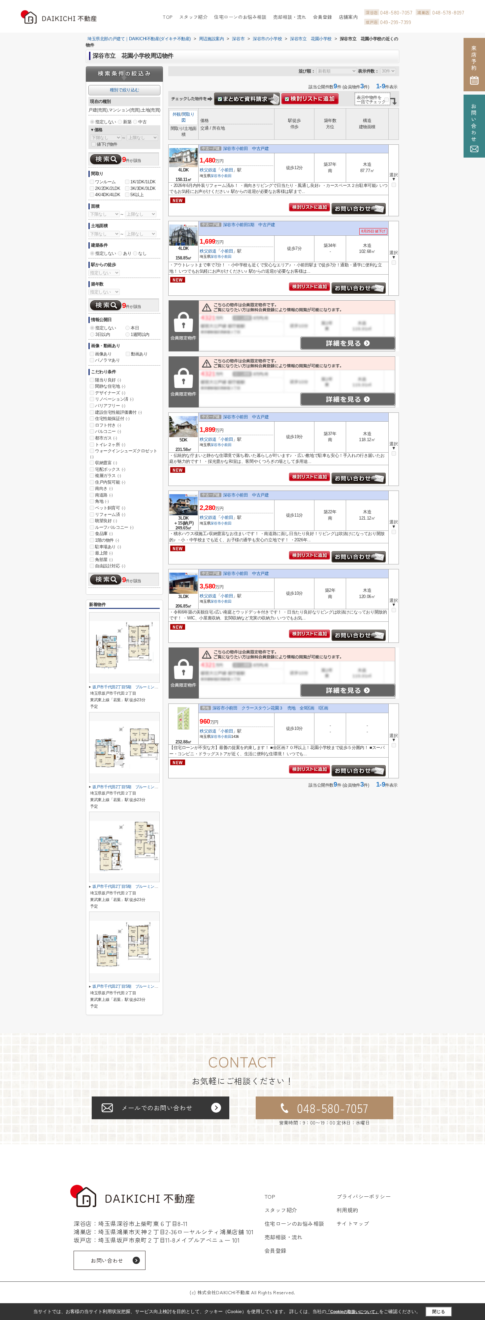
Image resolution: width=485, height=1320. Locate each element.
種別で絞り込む (124, 89)
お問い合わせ (107, 1260)
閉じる (438, 1311)
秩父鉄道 (208, 169)
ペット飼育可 (110, 507)
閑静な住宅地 (110, 386)
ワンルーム (105, 181)
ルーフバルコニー (114, 527)
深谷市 (215, 176)
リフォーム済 (110, 514)
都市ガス (106, 437)
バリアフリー (110, 405)
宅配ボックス (110, 469)
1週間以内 (140, 334)
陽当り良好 (108, 379)
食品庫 (104, 533)
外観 (177, 114)
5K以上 (137, 194)
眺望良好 (106, 520)
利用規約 (347, 1210)
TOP (167, 17)
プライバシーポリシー (364, 1196)
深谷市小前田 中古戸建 (246, 148)
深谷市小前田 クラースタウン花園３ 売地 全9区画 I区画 (270, 707)
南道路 (104, 495)
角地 (102, 501)
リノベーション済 (114, 399)
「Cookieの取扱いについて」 (352, 1311)
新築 (127, 121)
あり (127, 253)
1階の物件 (107, 540)
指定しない (105, 121)
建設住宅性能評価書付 (118, 412)
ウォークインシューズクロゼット (123, 453)
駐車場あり (108, 546)
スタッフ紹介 (193, 17)
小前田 (226, 169)
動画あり (139, 353)
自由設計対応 (110, 565)
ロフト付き (108, 425)
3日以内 (102, 334)
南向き (104, 488)
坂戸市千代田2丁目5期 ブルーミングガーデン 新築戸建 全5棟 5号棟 (156, 687)
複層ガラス (108, 475)
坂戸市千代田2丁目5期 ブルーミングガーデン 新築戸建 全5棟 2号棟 (156, 986)
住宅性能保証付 (112, 418)
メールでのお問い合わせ (156, 1107)
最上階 (104, 553)
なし (142, 253)
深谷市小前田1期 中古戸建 (249, 224)
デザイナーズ (110, 392)
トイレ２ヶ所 (110, 444)
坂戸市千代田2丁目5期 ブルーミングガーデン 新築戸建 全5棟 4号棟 (156, 787)
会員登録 (322, 17)
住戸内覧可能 (110, 482)
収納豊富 (106, 462)
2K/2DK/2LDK (107, 188)
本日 (135, 327)
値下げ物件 (107, 144)
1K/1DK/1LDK (143, 181)
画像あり (103, 353)
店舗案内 (348, 17)
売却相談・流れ (290, 17)
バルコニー (108, 431)
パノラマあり (107, 360)
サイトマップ (353, 1223)
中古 (142, 121)
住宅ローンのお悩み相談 (240, 17)
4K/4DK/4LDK (107, 194)
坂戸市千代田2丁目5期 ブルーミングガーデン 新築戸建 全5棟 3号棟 (156, 886)
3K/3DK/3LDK (143, 188)
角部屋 (104, 559)
